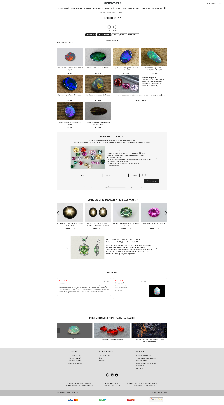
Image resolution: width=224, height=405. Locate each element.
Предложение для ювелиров (151, 8)
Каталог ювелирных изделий (103, 8)
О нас (118, 8)
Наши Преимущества (143, 355)
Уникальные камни (75, 361)
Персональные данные (63, 392)
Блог (124, 8)
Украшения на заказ (75, 363)
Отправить (151, 181)
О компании (140, 366)
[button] (67, 159)
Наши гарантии (141, 361)
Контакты (139, 368)
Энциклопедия (133, 8)
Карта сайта (75, 392)
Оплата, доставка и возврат (146, 358)
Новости (102, 361)
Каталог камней (63, 8)
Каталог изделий (75, 358)
